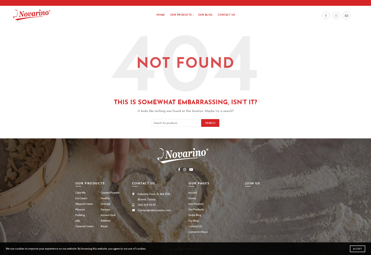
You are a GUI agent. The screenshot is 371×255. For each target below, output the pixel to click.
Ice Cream (81, 198)
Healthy (105, 198)
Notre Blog (194, 215)
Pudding (80, 215)
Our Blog (205, 15)
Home (161, 15)
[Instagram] (336, 15)
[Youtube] (346, 15)
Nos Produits (196, 204)
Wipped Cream (84, 204)
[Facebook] (326, 15)
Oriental (105, 204)
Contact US (226, 15)
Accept (357, 248)
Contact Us (195, 226)
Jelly (77, 220)
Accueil (192, 192)
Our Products (181, 15)
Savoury (105, 209)
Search (210, 123)
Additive (105, 220)
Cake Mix (80, 192)
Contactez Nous (198, 232)
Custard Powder (110, 192)
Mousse (80, 209)
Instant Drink (108, 215)
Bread (104, 226)
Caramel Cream (84, 226)
